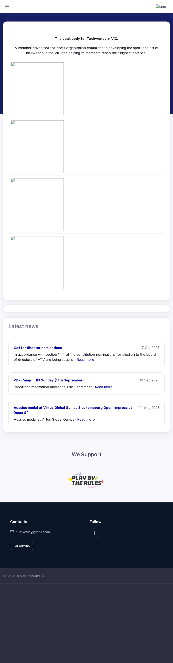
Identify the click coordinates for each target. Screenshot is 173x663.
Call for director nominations (38, 348)
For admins (22, 546)
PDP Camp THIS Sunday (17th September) (49, 380)
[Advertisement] (86, 623)
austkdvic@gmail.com (33, 532)
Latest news (23, 326)
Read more (85, 359)
